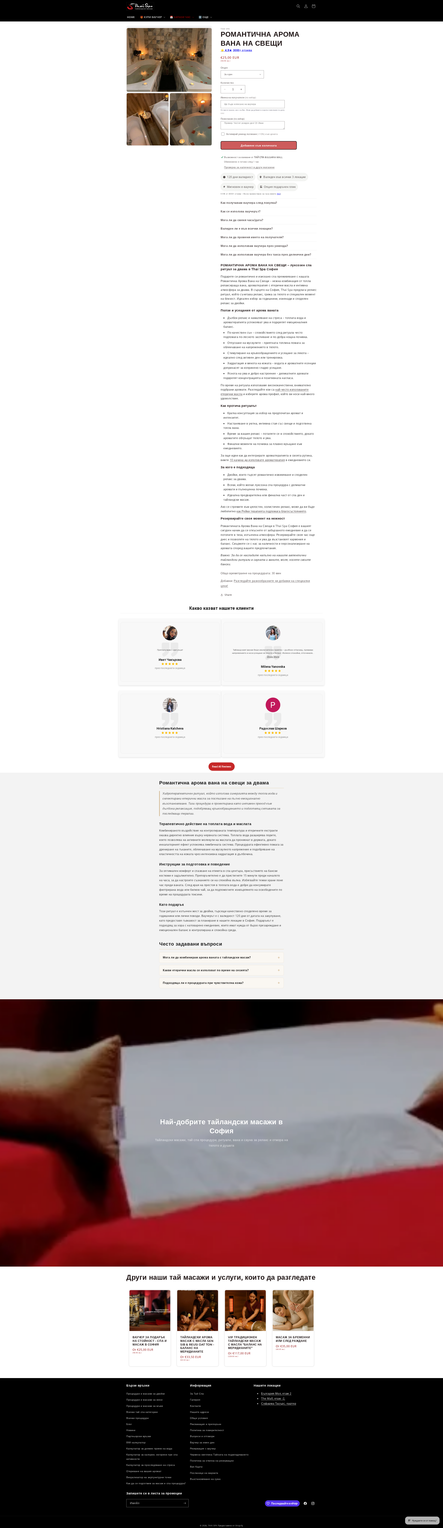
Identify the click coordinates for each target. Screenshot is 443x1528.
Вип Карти (196, 1466)
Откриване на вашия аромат (143, 1471)
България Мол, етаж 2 (276, 1393)
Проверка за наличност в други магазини (249, 167)
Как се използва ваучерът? (241, 211)
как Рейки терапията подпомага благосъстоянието (271, 511)
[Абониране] (184, 1503)
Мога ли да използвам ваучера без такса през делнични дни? (266, 254)
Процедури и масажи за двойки (145, 1393)
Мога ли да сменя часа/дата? (242, 220)
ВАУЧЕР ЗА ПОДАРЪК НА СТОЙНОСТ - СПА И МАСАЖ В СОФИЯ (150, 1341)
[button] (152, 17)
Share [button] (228, 594)
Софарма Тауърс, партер (278, 1403)
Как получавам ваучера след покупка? (249, 203)
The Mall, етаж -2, (273, 1398)
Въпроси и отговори (202, 1436)
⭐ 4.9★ (236, 50)
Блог (129, 1424)
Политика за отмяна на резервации (212, 1460)
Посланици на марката (204, 1473)
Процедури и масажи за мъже (144, 1406)
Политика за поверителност (207, 1430)
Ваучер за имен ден (202, 1442)
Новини (130, 1430)
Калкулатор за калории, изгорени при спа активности (152, 1456)
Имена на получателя (238, 97)
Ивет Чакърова (170, 660)
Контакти (195, 1406)
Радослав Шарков (273, 728)
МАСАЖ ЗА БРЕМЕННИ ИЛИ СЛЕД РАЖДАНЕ (293, 1339)
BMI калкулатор (136, 1442)
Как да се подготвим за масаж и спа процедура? (156, 1483)
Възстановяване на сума (205, 1479)
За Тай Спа (197, 1393)
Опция (224, 67)
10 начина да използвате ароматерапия (257, 460)
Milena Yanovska (273, 666)
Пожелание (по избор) (233, 118)
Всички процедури (137, 1418)
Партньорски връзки (138, 1436)
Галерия (195, 1399)
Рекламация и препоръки (205, 1424)
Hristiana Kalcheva (170, 728)
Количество (227, 82)
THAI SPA (212, 1525)
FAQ (279, 194)
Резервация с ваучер (203, 1448)
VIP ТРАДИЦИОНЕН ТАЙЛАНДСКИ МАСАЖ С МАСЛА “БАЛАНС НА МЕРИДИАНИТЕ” (245, 1343)
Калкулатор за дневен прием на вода (149, 1448)
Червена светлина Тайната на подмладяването (219, 1454)
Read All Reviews (221, 766)
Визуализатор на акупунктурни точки (148, 1477)
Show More (273, 656)
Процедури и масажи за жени (144, 1399)
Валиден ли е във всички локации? (247, 228)
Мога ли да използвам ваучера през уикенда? (254, 246)
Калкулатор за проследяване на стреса (150, 1465)
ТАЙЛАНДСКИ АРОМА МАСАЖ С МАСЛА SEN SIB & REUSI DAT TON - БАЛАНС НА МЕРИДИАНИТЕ (197, 1344)
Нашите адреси (199, 1412)
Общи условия (199, 1418)
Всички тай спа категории (142, 1412)
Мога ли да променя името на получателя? (252, 237)
